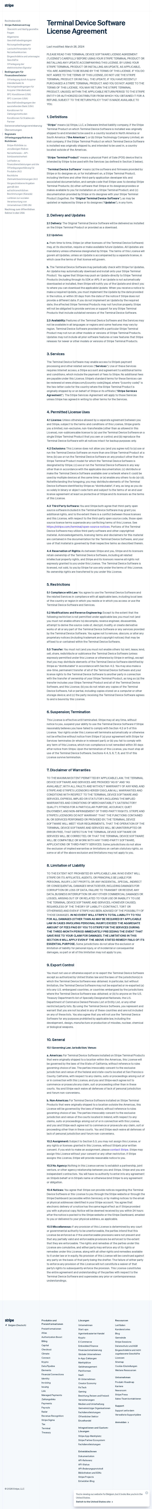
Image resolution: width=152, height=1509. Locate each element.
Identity (46, 1378)
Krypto (45, 1361)
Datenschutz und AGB (126, 1345)
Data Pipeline (48, 1366)
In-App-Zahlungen (87, 1358)
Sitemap (119, 1361)
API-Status (84, 1464)
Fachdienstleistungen (89, 1412)
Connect (46, 1357)
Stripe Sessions (123, 1341)
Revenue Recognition (53, 1415)
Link (44, 1390)
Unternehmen (85, 1325)
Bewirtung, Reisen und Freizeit (93, 1395)
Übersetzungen (13, 129)
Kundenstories (122, 1329)
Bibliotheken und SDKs (89, 1472)
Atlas (44, 1332)
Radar (45, 1411)
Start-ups (83, 1329)
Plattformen (84, 1370)
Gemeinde (120, 1337)
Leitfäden (120, 1325)
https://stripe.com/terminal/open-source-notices (78, 526)
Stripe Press (121, 1394)
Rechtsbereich (13, 20)
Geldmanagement (87, 1366)
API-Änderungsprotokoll (90, 1468)
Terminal (46, 1428)
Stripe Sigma (48, 1419)
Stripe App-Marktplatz (89, 1435)
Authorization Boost (52, 1336)
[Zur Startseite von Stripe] (8, 1320)
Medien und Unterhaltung (91, 1403)
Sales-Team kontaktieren (128, 1398)
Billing (44, 1341)
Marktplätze (84, 1362)
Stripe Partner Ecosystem (91, 1440)
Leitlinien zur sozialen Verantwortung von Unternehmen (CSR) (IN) (19, 201)
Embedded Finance (88, 1345)
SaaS (81, 1374)
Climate (45, 1353)
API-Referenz (85, 1460)
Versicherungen (86, 1399)
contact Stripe (119, 1149)
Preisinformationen (51, 1328)
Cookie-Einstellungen (126, 1366)
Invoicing (46, 1382)
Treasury (46, 1432)
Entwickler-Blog (86, 1481)
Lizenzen (120, 1357)
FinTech (82, 1387)
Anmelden (121, 1422)
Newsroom (120, 1390)
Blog (117, 1333)
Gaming (82, 1391)
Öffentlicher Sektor (88, 1416)
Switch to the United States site (93, 1501)
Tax (43, 1424)
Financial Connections (53, 1374)
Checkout (47, 1349)
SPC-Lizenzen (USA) (17, 98)
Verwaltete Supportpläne (128, 1414)
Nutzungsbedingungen (19, 44)
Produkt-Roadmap (124, 1382)
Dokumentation (86, 1456)
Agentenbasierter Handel (91, 1333)
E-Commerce (85, 1341)
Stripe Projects (86, 1476)
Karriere (119, 1386)
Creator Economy (87, 1383)
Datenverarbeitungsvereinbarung (23, 125)
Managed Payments (52, 1395)
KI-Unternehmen (86, 1379)
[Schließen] (146, 1493)
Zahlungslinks (49, 1399)
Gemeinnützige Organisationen (94, 1408)
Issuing (45, 1386)
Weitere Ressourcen (125, 1370)
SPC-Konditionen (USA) (19, 94)
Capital (45, 1345)
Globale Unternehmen (89, 1354)
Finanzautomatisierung (90, 1350)
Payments (47, 1403)
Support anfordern (124, 1410)
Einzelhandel (84, 1420)
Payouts (46, 1407)
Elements (46, 1370)
